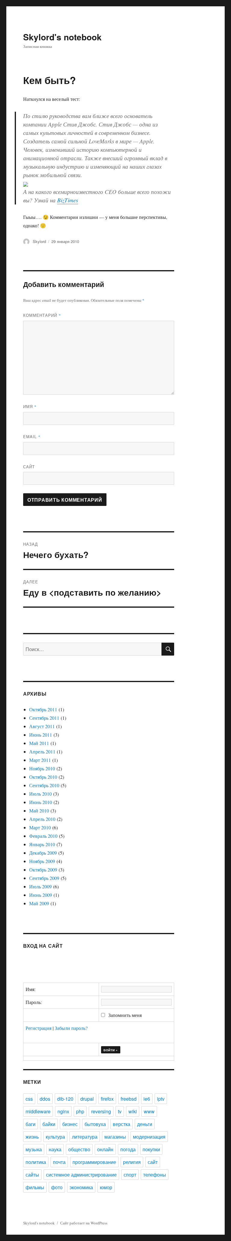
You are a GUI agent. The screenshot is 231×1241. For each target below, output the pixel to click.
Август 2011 (42, 726)
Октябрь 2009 (43, 869)
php (80, 1111)
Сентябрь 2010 (44, 785)
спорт (130, 1174)
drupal (87, 1098)
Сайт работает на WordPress (83, 1223)
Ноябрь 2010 (42, 768)
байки (48, 1124)
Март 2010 (40, 827)
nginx (63, 1111)
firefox (107, 1098)
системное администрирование (81, 1174)
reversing (101, 1111)
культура (55, 1136)
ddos (45, 1098)
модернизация (149, 1136)
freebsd (129, 1098)
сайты (32, 1174)
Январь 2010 (42, 844)
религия (132, 1161)
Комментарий (42, 315)
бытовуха (95, 1124)
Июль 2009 (40, 886)
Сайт (29, 466)
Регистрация (38, 1028)
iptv (161, 1098)
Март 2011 (40, 760)
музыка (34, 1149)
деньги (144, 1124)
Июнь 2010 (40, 802)
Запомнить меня (124, 1015)
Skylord (39, 241)
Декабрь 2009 (43, 853)
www (149, 1111)
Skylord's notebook (62, 37)
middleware (38, 1111)
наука (55, 1149)
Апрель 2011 (42, 751)
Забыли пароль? (71, 1028)
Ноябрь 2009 (42, 861)
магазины (115, 1136)
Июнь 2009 (40, 895)
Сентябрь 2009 (44, 878)
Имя (30, 406)
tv (120, 1111)
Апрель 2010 (42, 819)
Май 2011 (39, 743)
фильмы (35, 1187)
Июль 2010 (40, 793)
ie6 (146, 1098)
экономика (81, 1187)
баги (30, 1124)
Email (32, 436)
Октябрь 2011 (43, 709)
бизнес (70, 1124)
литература (84, 1136)
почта (59, 1161)
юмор (106, 1187)
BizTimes (67, 200)
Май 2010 (39, 810)
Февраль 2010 (43, 836)
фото (57, 1187)
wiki (132, 1111)
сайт (153, 1161)
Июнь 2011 (40, 734)
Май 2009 (39, 903)
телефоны (154, 1174)
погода (128, 1149)
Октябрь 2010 (43, 777)
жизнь (32, 1136)
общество (79, 1149)
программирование (94, 1161)
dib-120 (65, 1098)
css (29, 1098)
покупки (151, 1149)
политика (36, 1161)
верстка (121, 1124)
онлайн (105, 1149)
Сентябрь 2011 (44, 718)
